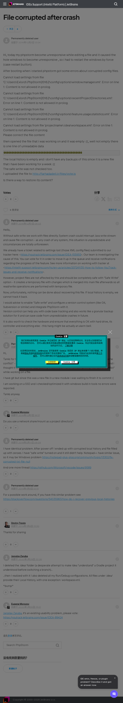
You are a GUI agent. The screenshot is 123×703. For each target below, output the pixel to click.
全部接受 (52, 362)
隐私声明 (28, 353)
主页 (16, 4)
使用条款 (38, 353)
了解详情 (69, 345)
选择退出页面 (63, 356)
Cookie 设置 (69, 362)
